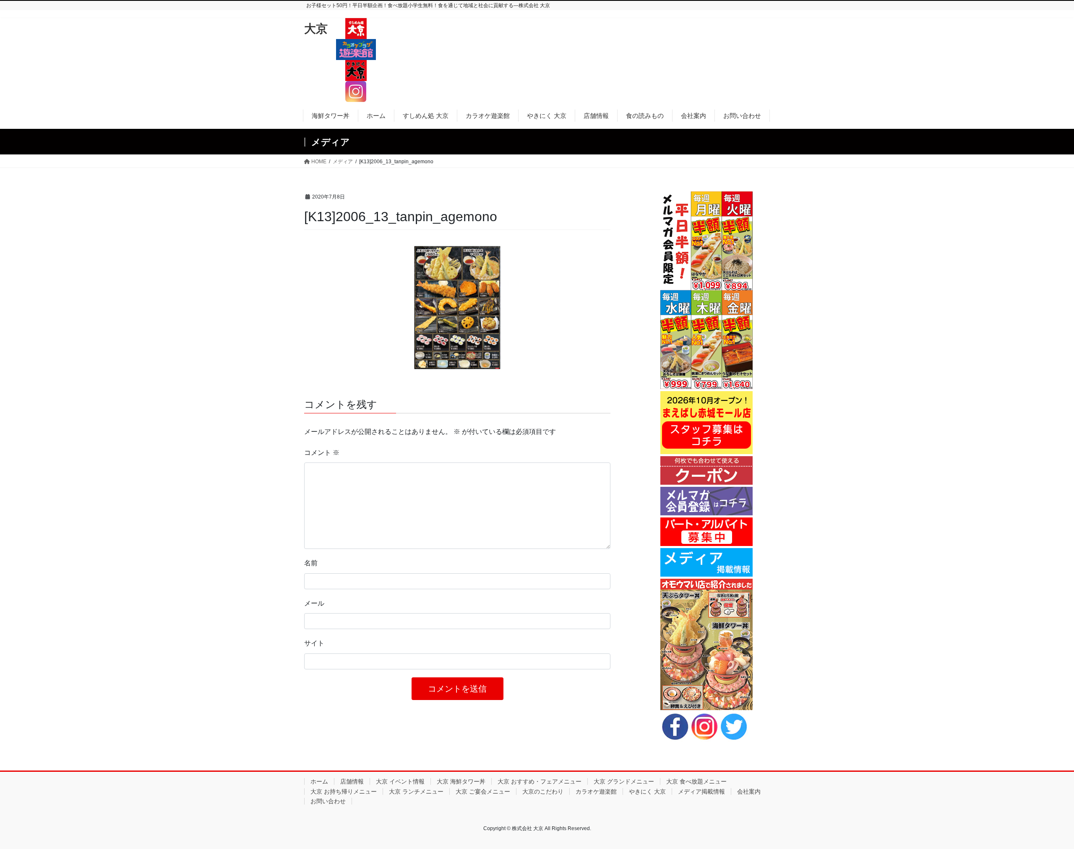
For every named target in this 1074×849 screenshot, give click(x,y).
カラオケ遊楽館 (596, 791)
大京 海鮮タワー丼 (461, 781)
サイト (314, 643)
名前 (311, 563)
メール (314, 603)
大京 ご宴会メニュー (483, 791)
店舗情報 (352, 781)
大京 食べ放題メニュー (696, 781)
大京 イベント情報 (400, 781)
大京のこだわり (542, 791)
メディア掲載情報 (701, 791)
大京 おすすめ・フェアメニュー (539, 781)
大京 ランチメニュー (416, 791)
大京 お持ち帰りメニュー (343, 791)
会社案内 (749, 791)
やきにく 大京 (647, 791)
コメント (321, 452)
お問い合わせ (328, 801)
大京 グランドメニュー (624, 781)
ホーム (319, 781)
